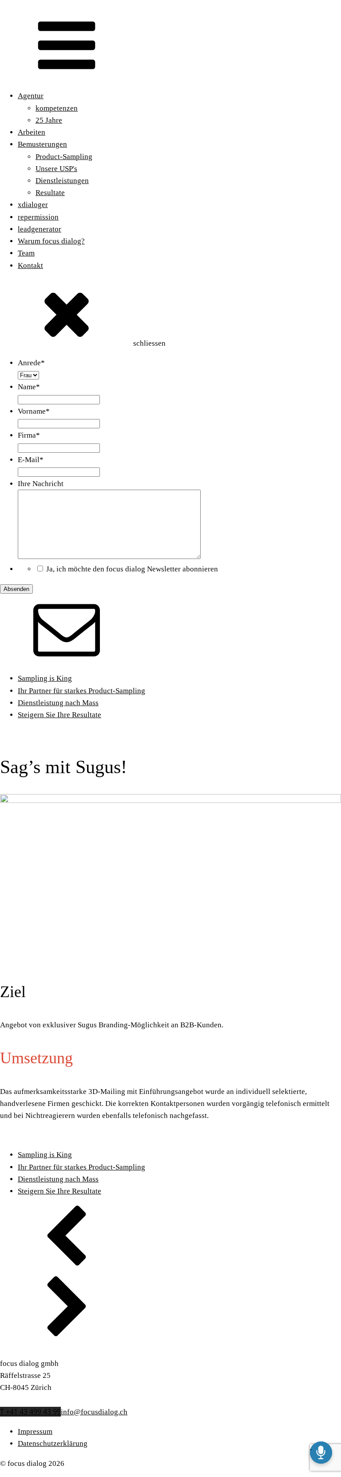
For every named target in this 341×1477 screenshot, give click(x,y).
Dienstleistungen (62, 180)
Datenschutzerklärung (52, 1443)
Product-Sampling (64, 156)
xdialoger (33, 204)
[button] (170, 1240)
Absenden (16, 589)
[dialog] (170, 476)
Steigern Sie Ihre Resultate (59, 715)
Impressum (35, 1431)
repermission (38, 217)
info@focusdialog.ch (94, 1412)
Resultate (50, 192)
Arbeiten (31, 132)
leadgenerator (39, 229)
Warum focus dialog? (51, 241)
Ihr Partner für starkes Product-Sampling (81, 691)
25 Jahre (49, 120)
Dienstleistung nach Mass (58, 703)
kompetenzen (57, 108)
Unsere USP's (56, 168)
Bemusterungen (42, 144)
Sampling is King (45, 678)
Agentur (31, 96)
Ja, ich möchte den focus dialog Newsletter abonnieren (132, 569)
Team (26, 253)
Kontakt (30, 265)
